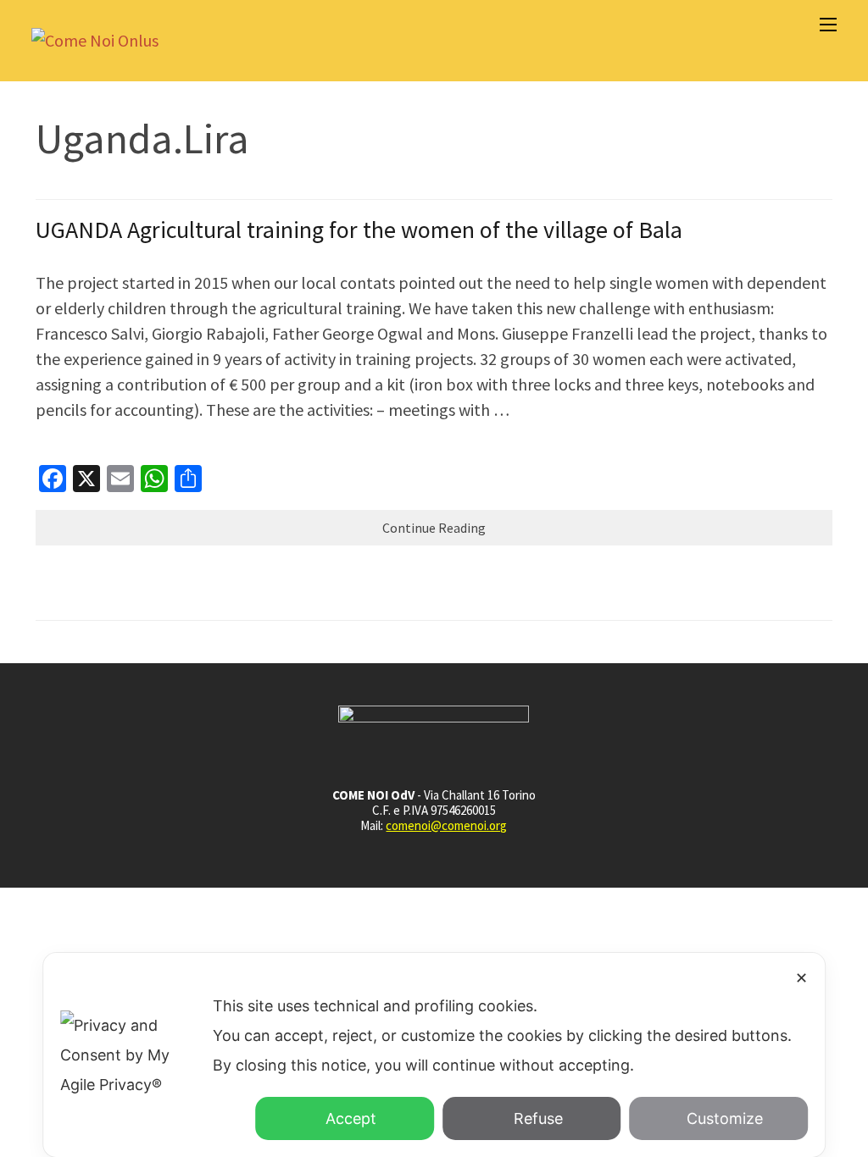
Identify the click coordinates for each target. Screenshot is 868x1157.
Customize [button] (725, 1118)
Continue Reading (434, 527)
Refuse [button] (538, 1118)
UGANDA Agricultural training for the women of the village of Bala (359, 229)
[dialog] (434, 1055)
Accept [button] (351, 1118)
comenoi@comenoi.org (446, 825)
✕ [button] (801, 978)
